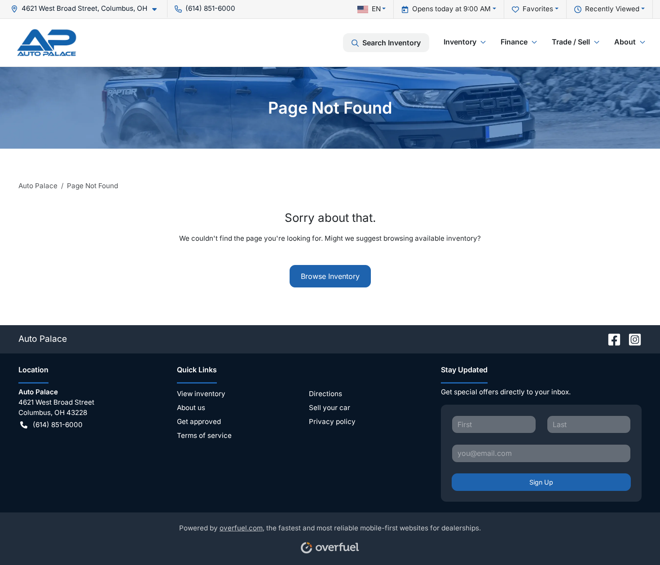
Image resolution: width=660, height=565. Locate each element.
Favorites (538, 8)
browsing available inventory (430, 238)
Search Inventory (391, 42)
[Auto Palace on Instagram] (631, 338)
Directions (325, 393)
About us (191, 407)
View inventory (201, 393)
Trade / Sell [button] (571, 41)
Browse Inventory (330, 276)
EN (376, 8)
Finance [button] (514, 41)
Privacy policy (332, 421)
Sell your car (329, 407)
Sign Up (541, 482)
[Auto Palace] (46, 42)
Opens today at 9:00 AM (451, 8)
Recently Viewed (612, 8)
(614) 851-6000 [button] (210, 8)
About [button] (625, 41)
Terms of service (204, 435)
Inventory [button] (460, 41)
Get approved (199, 421)
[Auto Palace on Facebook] (610, 338)
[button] (87, 9)
